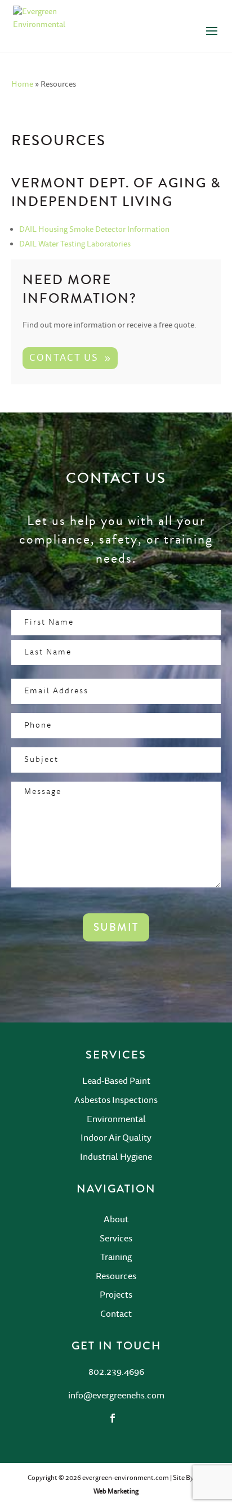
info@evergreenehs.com (116, 1395)
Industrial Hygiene (116, 1157)
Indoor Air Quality (116, 1138)
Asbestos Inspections (116, 1100)
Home (22, 84)
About (116, 1219)
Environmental (116, 1119)
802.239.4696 (116, 1372)
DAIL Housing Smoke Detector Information (94, 229)
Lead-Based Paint (116, 1081)
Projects (116, 1295)
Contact (116, 1314)
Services (116, 1238)
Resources (116, 1276)
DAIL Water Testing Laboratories (75, 244)
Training (116, 1257)
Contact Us (64, 358)
